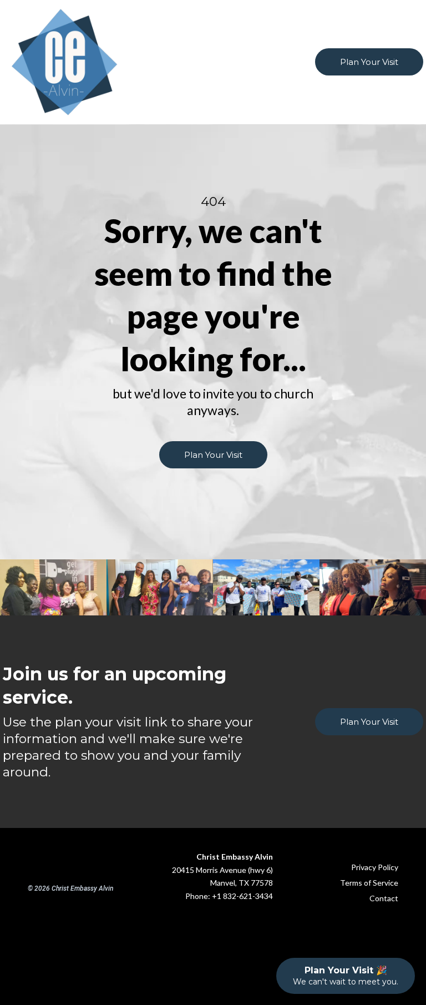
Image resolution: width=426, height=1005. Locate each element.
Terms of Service (369, 882)
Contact (383, 898)
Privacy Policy (374, 867)
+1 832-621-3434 (242, 896)
